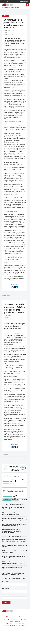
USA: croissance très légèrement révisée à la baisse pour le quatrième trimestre (14, 540)
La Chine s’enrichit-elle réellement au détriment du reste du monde (13, 508)
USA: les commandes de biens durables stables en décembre (14, 557)
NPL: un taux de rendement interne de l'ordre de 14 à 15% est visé (13, 513)
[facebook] (13, 287)
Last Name (5, 595)
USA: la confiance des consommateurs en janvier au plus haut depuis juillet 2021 (14, 562)
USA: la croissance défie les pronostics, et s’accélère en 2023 (14, 551)
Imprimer (15, 285)
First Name (5, 588)
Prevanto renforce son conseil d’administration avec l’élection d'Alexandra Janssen (11, 531)
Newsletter (25, 1)
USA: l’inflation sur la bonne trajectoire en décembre (14, 546)
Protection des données (21, 625)
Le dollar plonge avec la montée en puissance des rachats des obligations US (14, 519)
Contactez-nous (23, 617)
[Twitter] (5, 1)
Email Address (6, 582)
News (5, 16)
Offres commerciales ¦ (12, 617)
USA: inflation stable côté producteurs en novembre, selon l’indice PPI (14, 573)
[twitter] (15, 287)
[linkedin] (17, 287)
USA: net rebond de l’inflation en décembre (12, 568)
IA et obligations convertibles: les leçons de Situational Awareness (14, 524)
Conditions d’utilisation (9, 625)
